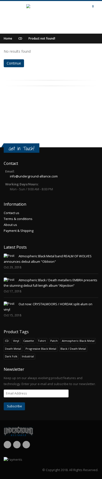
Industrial (28, 356)
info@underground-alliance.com (34, 176)
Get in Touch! (21, 148)
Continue (14, 63)
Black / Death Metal (73, 348)
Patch (54, 341)
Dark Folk (11, 356)
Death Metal (13, 348)
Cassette (28, 341)
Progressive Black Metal (41, 348)
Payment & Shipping (18, 231)
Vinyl (16, 341)
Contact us (11, 213)
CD (20, 38)
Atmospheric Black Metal (78, 341)
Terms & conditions (18, 219)
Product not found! (41, 38)
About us (10, 225)
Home (8, 38)
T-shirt (42, 341)
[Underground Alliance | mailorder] (51, 431)
